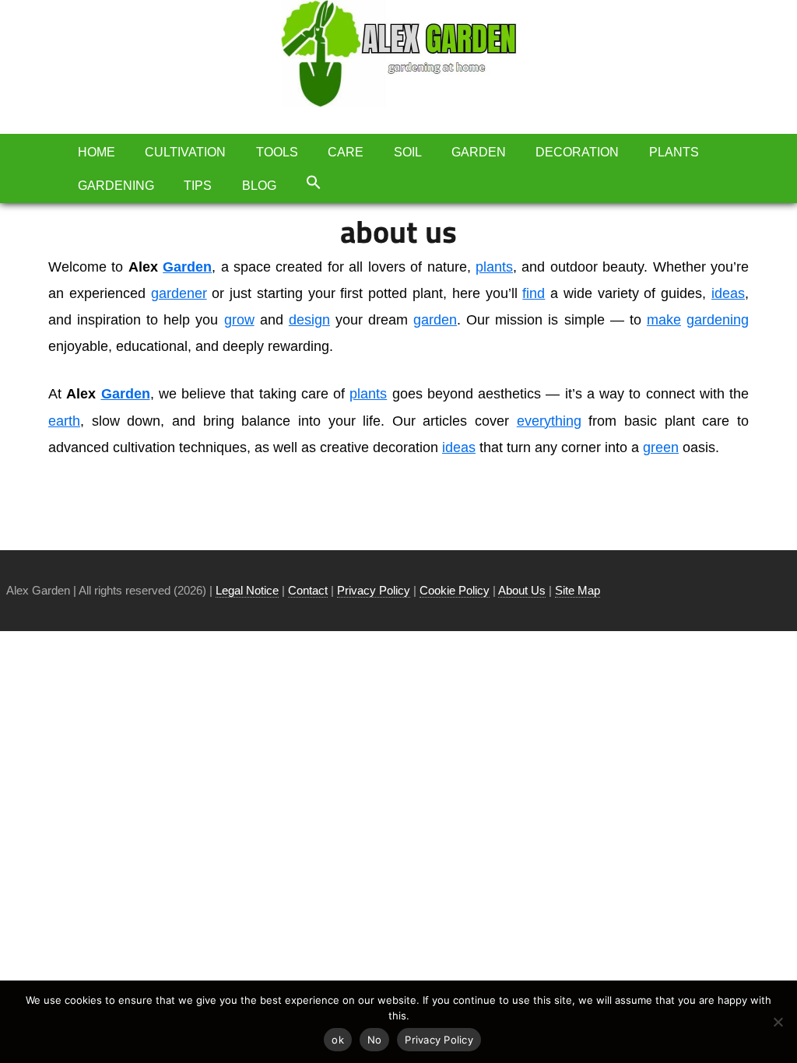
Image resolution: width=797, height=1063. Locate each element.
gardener (179, 293)
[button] (313, 182)
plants (494, 267)
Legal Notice (247, 590)
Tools (277, 152)
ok (338, 1039)
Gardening (116, 185)
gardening (717, 320)
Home (96, 152)
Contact (308, 590)
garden (435, 320)
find (533, 293)
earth (64, 421)
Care (345, 152)
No (374, 1039)
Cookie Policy (455, 590)
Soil (408, 152)
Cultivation (185, 152)
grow (239, 320)
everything (549, 421)
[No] (777, 1022)
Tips (198, 185)
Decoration (577, 152)
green (661, 447)
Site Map (577, 590)
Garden (478, 152)
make (664, 320)
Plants (674, 152)
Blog (259, 185)
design (309, 320)
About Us (522, 590)
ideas (728, 293)
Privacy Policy (373, 590)
